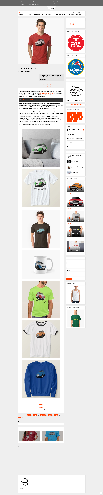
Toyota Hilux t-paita (74, 220)
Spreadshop (72, 24)
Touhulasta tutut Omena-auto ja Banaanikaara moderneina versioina (77, 167)
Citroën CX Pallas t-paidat (45, 86)
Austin (69, 113)
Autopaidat (28, 14)
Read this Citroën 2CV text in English (30, 99)
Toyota (72, 118)
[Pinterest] (71, 12)
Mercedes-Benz (76, 114)
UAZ (75, 118)
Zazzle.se (39, 409)
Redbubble (41, 404)
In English (79, 14)
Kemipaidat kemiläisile (75, 172)
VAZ (77, 118)
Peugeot (75, 116)
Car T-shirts (71, 14)
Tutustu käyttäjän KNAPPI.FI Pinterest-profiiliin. (76, 105)
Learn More (75, 3)
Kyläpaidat (49, 14)
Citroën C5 (42, 83)
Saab (82, 116)
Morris (80, 114)
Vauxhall (80, 118)
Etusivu (21, 14)
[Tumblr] (73, 12)
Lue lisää (69, 193)
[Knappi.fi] (51, 10)
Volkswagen (70, 120)
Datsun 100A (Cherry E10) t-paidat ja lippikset (76, 189)
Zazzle (71, 25)
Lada (71, 114)
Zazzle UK (41, 407)
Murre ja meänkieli (39, 14)
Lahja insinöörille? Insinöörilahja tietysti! (74, 234)
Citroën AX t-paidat (23, 439)
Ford (68, 114)
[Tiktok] (76, 12)
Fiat (80, 113)
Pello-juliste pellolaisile (75, 161)
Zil (76, 120)
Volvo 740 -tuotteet (74, 205)
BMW (72, 113)
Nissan (69, 116)
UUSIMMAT (70, 152)
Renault (78, 116)
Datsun (78, 113)
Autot (29, 65)
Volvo (74, 120)
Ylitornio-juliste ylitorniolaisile (76, 155)
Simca (69, 118)
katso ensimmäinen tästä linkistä (46, 93)
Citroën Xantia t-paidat (47, 439)
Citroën (74, 113)
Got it (80, 3)
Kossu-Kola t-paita (73, 250)
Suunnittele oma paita (60, 14)
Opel (72, 116)
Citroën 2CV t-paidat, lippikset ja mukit (48, 84)
